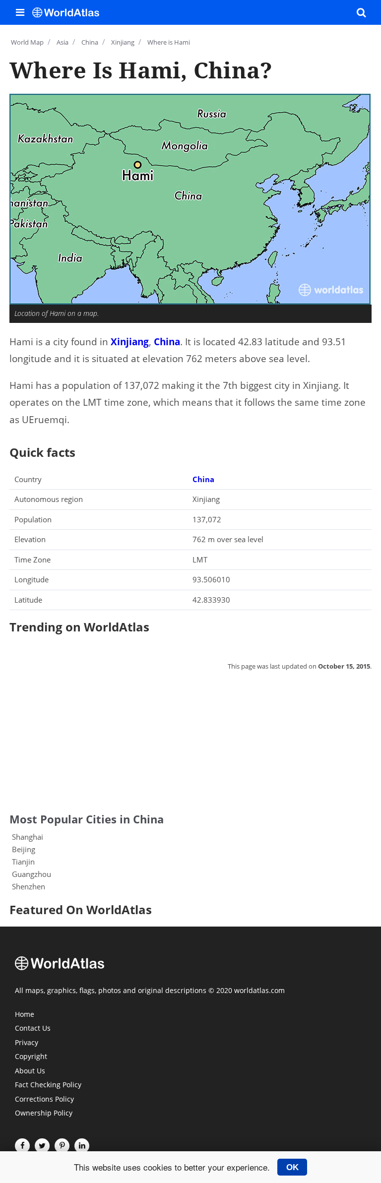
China (167, 341)
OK (292, 1167)
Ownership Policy (43, 1113)
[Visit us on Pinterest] (62, 1145)
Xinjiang (130, 341)
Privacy (26, 1043)
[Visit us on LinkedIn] (81, 1145)
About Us (30, 1071)
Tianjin (23, 862)
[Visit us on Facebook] (22, 1145)
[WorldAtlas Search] (361, 12)
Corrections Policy (44, 1099)
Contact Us (33, 1028)
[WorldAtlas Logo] (69, 12)
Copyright (31, 1057)
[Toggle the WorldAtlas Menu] (20, 12)
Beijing (23, 849)
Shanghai (27, 837)
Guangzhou (31, 874)
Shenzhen (28, 886)
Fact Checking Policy (48, 1085)
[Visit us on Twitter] (42, 1145)
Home (24, 1014)
